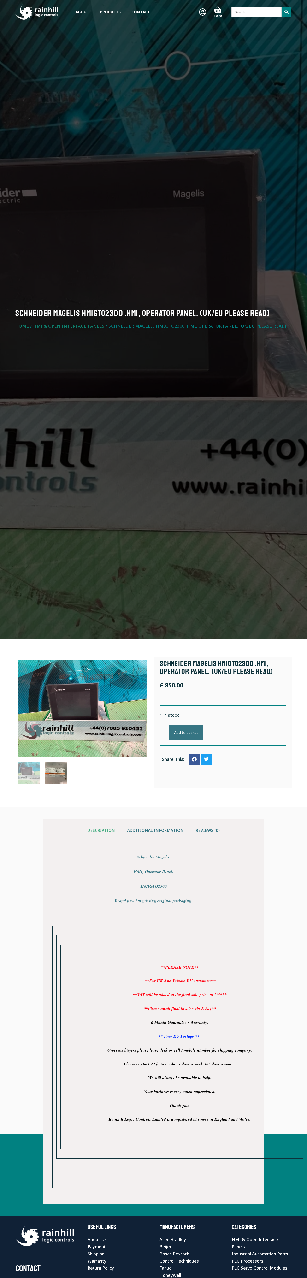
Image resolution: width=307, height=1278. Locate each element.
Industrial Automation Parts (260, 1254)
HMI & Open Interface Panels (68, 326)
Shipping (96, 1254)
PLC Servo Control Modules (259, 1268)
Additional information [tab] (155, 830)
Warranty (97, 1261)
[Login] (202, 12)
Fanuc (165, 1268)
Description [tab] (101, 830)
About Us (97, 1239)
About (82, 12)
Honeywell (170, 1275)
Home (22, 326)
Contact (140, 12)
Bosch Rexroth (174, 1254)
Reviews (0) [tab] (208, 830)
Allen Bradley (172, 1239)
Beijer (165, 1246)
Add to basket (186, 732)
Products (110, 12)
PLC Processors (247, 1261)
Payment (97, 1246)
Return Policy (101, 1268)
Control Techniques (179, 1261)
